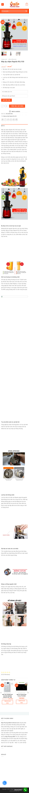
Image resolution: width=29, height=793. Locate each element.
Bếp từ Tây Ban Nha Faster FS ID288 (21, 695)
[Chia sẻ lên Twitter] (8, 119)
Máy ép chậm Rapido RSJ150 (9, 116)
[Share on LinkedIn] (16, 119)
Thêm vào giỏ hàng (17, 106)
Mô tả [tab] (2, 125)
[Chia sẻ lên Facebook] (5, 119)
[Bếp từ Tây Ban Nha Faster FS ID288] (21, 687)
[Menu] (2, 4)
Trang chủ (4, 59)
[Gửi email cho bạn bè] (11, 119)
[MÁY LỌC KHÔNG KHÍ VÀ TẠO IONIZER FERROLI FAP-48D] (7, 687)
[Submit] (26, 11)
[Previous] (3, 35)
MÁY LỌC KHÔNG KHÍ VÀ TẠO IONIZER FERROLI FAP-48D (7, 696)
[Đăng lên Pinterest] (13, 119)
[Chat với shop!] (25, 790)
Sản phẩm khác (12, 59)
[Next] (25, 35)
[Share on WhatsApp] (2, 119)
